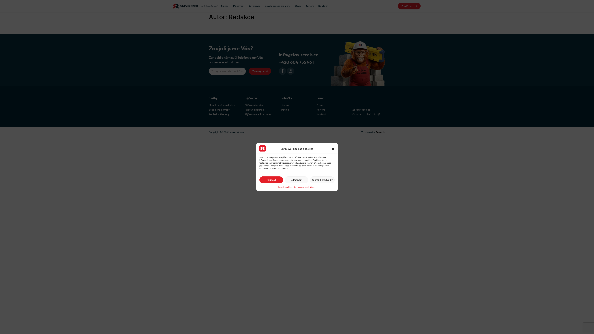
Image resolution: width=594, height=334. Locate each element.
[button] (333, 148)
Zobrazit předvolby (322, 179)
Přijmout (271, 179)
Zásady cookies (285, 187)
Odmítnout (296, 179)
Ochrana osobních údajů (303, 187)
